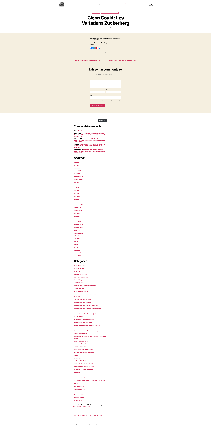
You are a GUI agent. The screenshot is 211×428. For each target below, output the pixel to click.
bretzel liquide (143, 4)
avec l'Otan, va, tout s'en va (81, 277)
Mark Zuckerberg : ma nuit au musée (110, 12)
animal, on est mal (79, 268)
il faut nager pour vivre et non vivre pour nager (86, 331)
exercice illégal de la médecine (82, 302)
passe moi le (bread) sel (80, 378)
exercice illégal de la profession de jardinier (86, 314)
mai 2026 (76, 162)
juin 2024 (76, 202)
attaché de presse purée (80, 274)
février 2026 (77, 171)
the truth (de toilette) (80, 395)
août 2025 (77, 182)
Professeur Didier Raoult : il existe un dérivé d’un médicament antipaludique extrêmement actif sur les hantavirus (89, 135)
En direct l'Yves (78, 297)
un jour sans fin (78, 400)
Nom (91, 89)
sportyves (77, 392)
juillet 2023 (77, 216)
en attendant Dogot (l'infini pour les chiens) (85, 294)
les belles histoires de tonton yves (83, 349)
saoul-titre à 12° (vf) (79, 389)
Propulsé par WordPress (98, 424)
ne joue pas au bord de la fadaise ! (83, 369)
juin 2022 (76, 241)
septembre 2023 (78, 210)
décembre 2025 (78, 176)
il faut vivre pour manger (80, 333)
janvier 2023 (77, 222)
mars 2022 (77, 250)
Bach (92, 52)
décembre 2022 (78, 224)
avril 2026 (76, 165)
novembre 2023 (78, 205)
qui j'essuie (77, 383)
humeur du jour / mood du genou (83, 322)
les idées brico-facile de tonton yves (84, 352)
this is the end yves (79, 397)
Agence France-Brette (80, 265)
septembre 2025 (78, 179)
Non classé (77, 372)
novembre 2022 (78, 227)
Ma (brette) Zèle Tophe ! (80, 361)
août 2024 (77, 196)
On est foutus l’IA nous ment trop (87, 131)
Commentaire (92, 78)
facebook (95, 52)
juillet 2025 (77, 185)
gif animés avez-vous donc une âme (84, 319)
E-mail (107, 89)
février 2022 (77, 253)
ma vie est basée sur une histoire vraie (84, 363)
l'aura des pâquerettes (80, 346)
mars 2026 (77, 168)
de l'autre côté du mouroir (81, 291)
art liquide (77, 271)
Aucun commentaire (115, 28)
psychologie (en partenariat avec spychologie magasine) (89, 380)
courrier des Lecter (79, 288)
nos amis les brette (79, 375)
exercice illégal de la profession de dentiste (86, 311)
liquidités (76, 355)
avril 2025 (76, 193)
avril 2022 (76, 247)
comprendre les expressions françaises (85, 285)
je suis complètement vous (81, 344)
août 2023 (77, 213)
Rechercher (75, 118)
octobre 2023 (77, 207)
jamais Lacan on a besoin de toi (82, 341)
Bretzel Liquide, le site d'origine (81, 406)
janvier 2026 (77, 173)
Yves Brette (96, 28)
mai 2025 (76, 190)
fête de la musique (101, 52)
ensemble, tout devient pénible (82, 299)
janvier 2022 (77, 256)
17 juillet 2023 (105, 28)
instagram (108, 52)
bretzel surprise (96, 12)
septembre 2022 (78, 233)
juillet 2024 (77, 199)
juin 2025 (76, 188)
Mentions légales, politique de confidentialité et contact (88, 415)
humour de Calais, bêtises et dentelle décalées (87, 325)
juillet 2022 (77, 239)
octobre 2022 (77, 230)
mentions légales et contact (127, 4)
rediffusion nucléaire (79, 386)
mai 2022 (76, 244)
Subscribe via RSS (78, 411)
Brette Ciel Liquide (79, 280)
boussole (136, 4)
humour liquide (78, 328)
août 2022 (77, 236)
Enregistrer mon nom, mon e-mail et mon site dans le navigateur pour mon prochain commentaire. (106, 101)
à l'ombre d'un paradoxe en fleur (84, 424)
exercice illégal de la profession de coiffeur (86, 305)
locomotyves (77, 358)
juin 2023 (76, 219)
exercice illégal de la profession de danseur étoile (87, 308)
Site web (91, 95)
